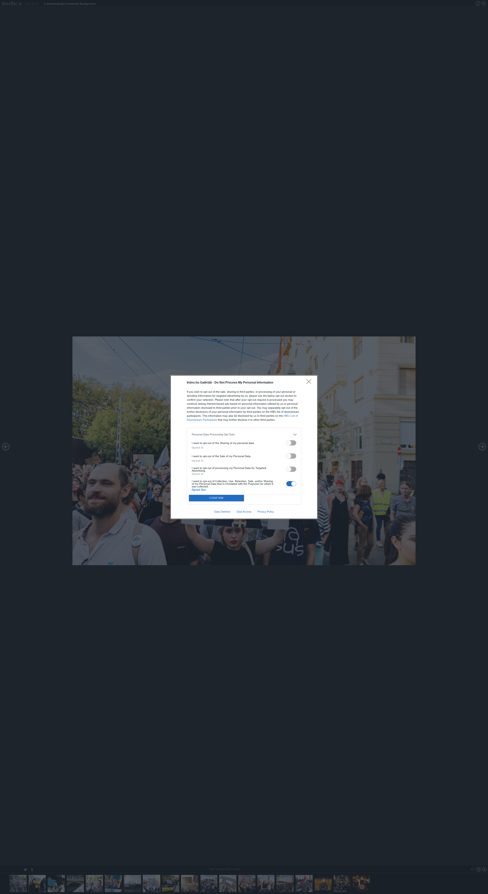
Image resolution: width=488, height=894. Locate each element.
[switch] (291, 442)
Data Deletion (222, 511)
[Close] (310, 382)
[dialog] (244, 447)
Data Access (244, 511)
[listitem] (244, 435)
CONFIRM (216, 498)
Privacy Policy (265, 511)
